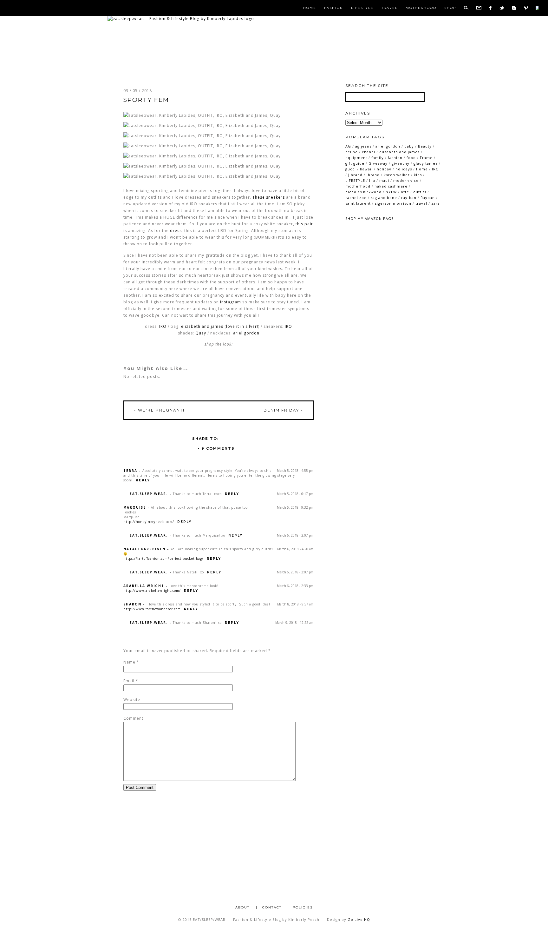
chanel (368, 151)
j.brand (355, 174)
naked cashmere (391, 186)
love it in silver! (242, 326)
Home (309, 8)
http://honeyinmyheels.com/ (148, 521)
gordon (251, 333)
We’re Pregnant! (159, 410)
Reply (143, 480)
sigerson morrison (393, 203)
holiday (384, 169)
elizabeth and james (202, 326)
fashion (395, 157)
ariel (238, 333)
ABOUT (243, 907)
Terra (130, 470)
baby (409, 146)
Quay (200, 333)
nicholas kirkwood (363, 191)
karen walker (397, 174)
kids (418, 174)
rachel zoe (356, 197)
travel (421, 203)
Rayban (428, 197)
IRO (162, 326)
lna (372, 180)
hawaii (366, 169)
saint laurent (358, 203)
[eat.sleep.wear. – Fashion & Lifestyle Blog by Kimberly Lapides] (181, 18)
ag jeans (363, 146)
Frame (426, 157)
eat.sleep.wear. (149, 494)
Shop (450, 8)
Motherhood (421, 8)
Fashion (333, 8)
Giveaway (378, 163)
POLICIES (303, 907)
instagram (230, 302)
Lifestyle (362, 8)
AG (348, 146)
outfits (419, 191)
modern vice (406, 180)
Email (128, 681)
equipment (356, 157)
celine (351, 151)
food (411, 157)
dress (176, 230)
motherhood (357, 186)
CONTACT (272, 907)
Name (129, 662)
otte (405, 191)
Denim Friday (283, 410)
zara (435, 203)
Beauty (425, 146)
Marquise (134, 507)
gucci (350, 169)
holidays (403, 169)
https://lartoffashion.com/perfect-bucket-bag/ (163, 558)
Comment (133, 718)
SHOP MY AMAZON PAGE (369, 218)
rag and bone (384, 197)
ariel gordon (387, 146)
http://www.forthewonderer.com (152, 609)
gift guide (354, 163)
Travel (390, 8)
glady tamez (426, 163)
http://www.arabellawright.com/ (152, 590)
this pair (304, 224)
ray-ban (408, 197)
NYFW (391, 191)
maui (384, 180)
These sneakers (268, 197)
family (377, 157)
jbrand (373, 174)
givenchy (400, 163)
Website (131, 699)
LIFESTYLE (355, 180)
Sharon (132, 604)
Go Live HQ (359, 919)
